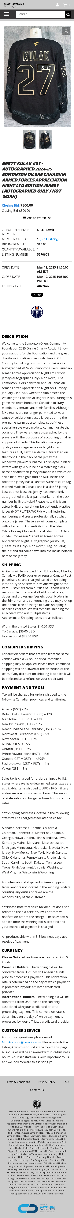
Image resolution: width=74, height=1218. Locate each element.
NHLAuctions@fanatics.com (21, 1042)
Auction (43, 286)
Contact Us (37, 1090)
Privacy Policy (46, 1082)
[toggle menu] (6, 14)
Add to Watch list (38, 218)
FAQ (66, 1082)
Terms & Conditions (17, 1082)
